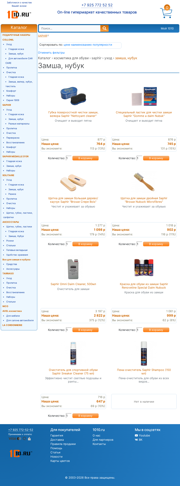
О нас (96, 435)
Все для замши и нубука (16, 259)
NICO (5, 306)
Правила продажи (63, 444)
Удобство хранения (17, 254)
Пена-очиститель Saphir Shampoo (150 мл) (144, 371)
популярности (102, 44)
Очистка (11, 72)
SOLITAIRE (8, 175)
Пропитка (11, 67)
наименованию (82, 44)
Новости (56, 456)
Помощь (56, 448)
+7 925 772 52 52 (97, 5)
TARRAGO (8, 273)
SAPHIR (6, 105)
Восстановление (15, 142)
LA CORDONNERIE (12, 325)
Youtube (144, 435)
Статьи (55, 452)
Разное (12, 194)
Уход (9, 44)
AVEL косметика (12, 311)
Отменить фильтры (51, 52)
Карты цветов (60, 461)
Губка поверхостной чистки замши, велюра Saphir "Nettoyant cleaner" (73, 114)
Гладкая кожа (16, 49)
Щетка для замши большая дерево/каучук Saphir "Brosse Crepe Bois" (73, 199)
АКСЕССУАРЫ (10, 222)
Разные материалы (19, 123)
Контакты (99, 444)
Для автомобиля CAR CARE (19, 60)
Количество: (56, 158)
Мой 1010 (167, 28)
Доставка (57, 439)
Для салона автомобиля (20, 320)
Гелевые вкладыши (17, 250)
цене (67, 44)
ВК (140, 439)
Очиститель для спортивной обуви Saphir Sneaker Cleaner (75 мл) (73, 371)
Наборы (10, 95)
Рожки (10, 240)
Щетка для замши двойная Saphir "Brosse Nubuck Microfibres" (144, 199)
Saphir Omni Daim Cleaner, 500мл (73, 284)
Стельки (11, 245)
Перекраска (12, 137)
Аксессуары (13, 269)
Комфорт (11, 91)
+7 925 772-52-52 (20, 430)
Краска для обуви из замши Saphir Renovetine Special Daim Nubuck (144, 285)
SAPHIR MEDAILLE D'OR (15, 156)
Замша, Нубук (16, 236)
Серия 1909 (12, 100)
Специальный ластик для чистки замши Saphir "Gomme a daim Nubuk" (144, 114)
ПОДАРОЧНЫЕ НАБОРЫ (16, 35)
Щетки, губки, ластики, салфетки (18, 215)
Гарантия (56, 435)
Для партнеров (103, 439)
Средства (11, 264)
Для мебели (13, 315)
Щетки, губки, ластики (19, 226)
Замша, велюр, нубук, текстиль (19, 84)
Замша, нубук (16, 53)
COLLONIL (8, 39)
